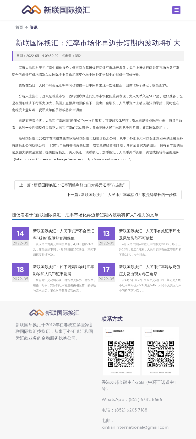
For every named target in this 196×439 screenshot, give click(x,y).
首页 (19, 27)
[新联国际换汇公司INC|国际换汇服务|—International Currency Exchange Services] (57, 9)
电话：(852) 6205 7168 (124, 410)
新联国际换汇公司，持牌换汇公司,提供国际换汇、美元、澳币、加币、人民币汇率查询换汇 (55, 313)
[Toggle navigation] (176, 10)
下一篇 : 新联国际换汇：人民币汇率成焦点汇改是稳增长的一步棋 (122, 194)
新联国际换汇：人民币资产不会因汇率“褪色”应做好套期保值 (63, 234)
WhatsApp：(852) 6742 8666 (132, 399)
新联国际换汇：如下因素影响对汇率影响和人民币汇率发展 (63, 270)
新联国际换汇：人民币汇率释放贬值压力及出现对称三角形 (149, 270)
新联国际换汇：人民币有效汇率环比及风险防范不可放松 (149, 234)
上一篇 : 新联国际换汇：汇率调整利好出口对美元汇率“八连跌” (72, 185)
